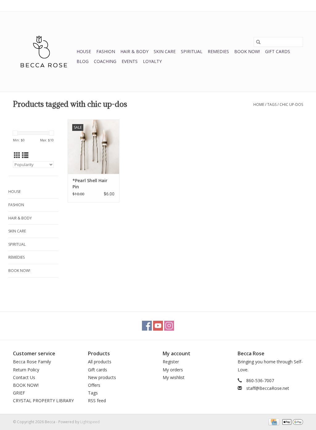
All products (99, 362)
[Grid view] (17, 155)
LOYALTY (152, 61)
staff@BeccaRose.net (267, 388)
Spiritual (191, 51)
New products (102, 377)
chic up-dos (291, 104)
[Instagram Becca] (169, 326)
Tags (271, 104)
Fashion (105, 51)
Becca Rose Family (32, 362)
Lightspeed (90, 421)
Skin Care (165, 51)
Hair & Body (134, 51)
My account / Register (284, 5)
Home (258, 104)
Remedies (218, 51)
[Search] (258, 42)
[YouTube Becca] (158, 326)
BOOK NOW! (247, 51)
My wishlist (174, 377)
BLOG (83, 61)
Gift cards (277, 51)
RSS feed (97, 400)
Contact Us (24, 377)
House (84, 51)
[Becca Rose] (44, 51)
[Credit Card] (273, 421)
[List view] (25, 155)
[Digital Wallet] (291, 421)
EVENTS (130, 61)
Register (171, 362)
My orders (173, 370)
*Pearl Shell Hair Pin (90, 183)
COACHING (105, 61)
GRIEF (19, 393)
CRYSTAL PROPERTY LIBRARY (43, 400)
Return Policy (26, 370)
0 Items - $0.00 (238, 5)
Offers (94, 385)
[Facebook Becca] (147, 326)
